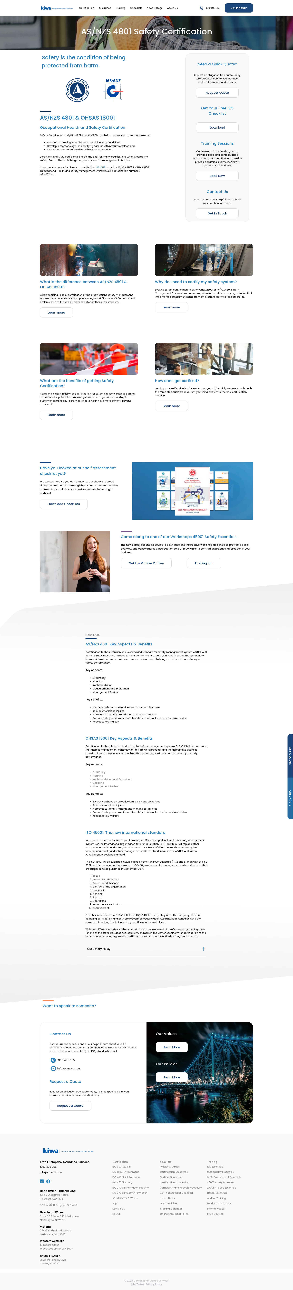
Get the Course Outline (146, 563)
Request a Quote (70, 1105)
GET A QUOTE (290, 756)
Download (217, 127)
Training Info (204, 563)
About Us (172, 8)
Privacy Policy (154, 1284)
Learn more (56, 312)
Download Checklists (64, 504)
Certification (86, 8)
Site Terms (137, 1284)
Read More (172, 1047)
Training (120, 8)
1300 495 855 (212, 8)
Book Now (217, 176)
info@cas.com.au (51, 1172)
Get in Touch (217, 213)
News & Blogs (154, 8)
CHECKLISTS (290, 798)
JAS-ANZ (100, 167)
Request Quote (217, 92)
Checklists (136, 8)
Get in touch (238, 8)
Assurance (105, 8)
